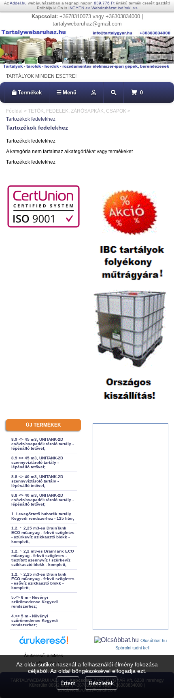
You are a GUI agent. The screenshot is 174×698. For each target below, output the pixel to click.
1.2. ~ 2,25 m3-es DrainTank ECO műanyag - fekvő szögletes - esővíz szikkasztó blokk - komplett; (42, 581)
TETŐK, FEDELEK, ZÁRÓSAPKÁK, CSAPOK (77, 111)
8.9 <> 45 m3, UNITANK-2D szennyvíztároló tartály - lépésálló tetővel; (37, 462)
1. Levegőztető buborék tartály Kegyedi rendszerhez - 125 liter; (42, 516)
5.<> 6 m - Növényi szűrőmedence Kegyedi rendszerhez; (34, 601)
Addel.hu (18, 3)
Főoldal (14, 111)
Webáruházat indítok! (111, 8)
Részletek (101, 683)
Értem (68, 683)
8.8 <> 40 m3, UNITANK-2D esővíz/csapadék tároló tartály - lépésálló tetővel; (42, 499)
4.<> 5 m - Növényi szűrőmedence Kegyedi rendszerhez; (34, 620)
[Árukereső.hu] (43, 643)
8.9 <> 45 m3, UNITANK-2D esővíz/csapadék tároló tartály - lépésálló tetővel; (42, 443)
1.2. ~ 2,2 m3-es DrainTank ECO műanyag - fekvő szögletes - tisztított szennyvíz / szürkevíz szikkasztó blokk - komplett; (42, 558)
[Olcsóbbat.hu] (117, 639)
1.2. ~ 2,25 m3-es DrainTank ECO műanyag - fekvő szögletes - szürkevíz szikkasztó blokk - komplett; (42, 535)
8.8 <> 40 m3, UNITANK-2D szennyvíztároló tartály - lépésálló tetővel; (37, 481)
